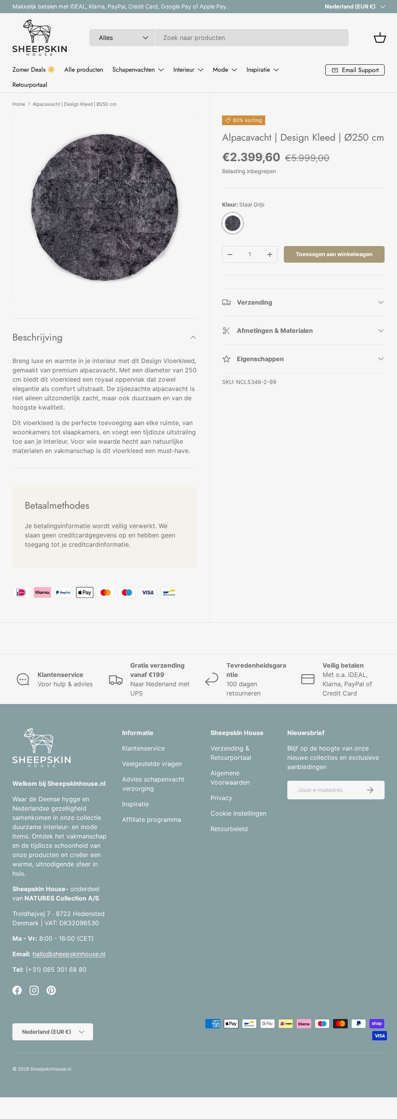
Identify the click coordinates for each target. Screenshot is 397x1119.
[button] (379, 37)
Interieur (183, 69)
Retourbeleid (229, 829)
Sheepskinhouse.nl (50, 1069)
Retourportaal (29, 84)
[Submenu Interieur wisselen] (200, 69)
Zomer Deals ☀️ (33, 69)
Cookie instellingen (238, 813)
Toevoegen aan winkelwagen (334, 254)
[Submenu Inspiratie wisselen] (276, 69)
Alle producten (83, 69)
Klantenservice (143, 748)
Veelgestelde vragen (152, 764)
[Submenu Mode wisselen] (234, 69)
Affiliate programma (151, 819)
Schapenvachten (133, 69)
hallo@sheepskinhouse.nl (69, 954)
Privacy (221, 798)
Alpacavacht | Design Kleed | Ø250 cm (74, 104)
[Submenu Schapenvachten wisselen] (161, 69)
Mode (220, 69)
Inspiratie (258, 69)
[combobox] (219, 37)
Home (18, 104)
